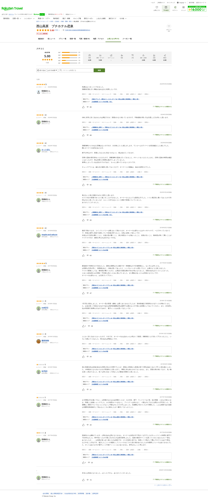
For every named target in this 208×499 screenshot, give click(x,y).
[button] (58, 92)
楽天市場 (191, 2)
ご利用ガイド (161, 2)
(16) (84, 39)
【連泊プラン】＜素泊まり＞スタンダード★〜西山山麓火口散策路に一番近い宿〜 (115, 99)
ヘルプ (153, 2)
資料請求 (95, 493)
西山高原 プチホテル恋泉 (54, 26)
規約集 (88, 493)
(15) (113, 39)
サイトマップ (171, 2)
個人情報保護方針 (57, 493)
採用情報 (81, 493)
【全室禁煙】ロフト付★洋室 (99, 130)
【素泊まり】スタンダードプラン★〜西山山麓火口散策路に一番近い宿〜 (112, 247)
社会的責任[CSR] (70, 493)
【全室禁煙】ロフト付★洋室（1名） (102, 102)
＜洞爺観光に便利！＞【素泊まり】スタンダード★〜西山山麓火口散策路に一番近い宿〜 (117, 127)
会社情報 (46, 493)
